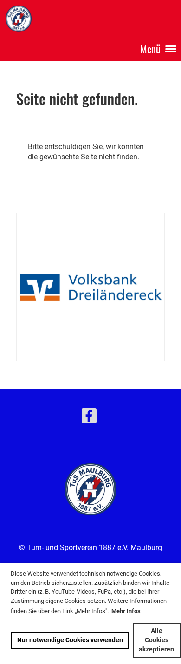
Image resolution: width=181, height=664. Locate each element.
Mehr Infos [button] (126, 611)
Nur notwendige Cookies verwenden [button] (70, 640)
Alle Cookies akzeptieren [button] (156, 640)
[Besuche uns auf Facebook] (89, 418)
